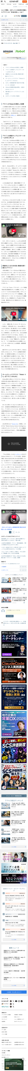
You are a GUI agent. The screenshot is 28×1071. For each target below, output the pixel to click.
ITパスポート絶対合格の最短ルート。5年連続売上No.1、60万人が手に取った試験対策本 (14, 623)
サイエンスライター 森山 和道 (11, 43)
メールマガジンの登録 (6, 1014)
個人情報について (5, 1057)
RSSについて (17, 1017)
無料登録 (24, 1)
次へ (17, 532)
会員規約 (3, 1021)
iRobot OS (15, 424)
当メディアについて (18, 1021)
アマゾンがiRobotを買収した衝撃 (14, 67)
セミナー (3, 4)
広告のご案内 (4, 1031)
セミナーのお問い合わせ (6, 1044)
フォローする (24, 19)
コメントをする (10, 616)
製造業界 (4, 566)
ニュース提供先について (19, 1019)
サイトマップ (4, 1019)
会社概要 (3, 1052)
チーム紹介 (4, 1029)
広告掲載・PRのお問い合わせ (13, 992)
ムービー (15, 4)
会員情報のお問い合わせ (19, 1042)
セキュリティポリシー (6, 1055)
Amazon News (22, 58)
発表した (13, 115)
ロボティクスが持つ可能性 (13, 96)
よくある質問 (4, 1017)
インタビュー (18, 454)
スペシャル (9, 4)
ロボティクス (5, 19)
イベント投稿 (4, 1034)
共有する (24, 15)
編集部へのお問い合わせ (6, 1042)
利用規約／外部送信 (18, 1014)
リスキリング (21, 4)
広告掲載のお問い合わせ (19, 1044)
